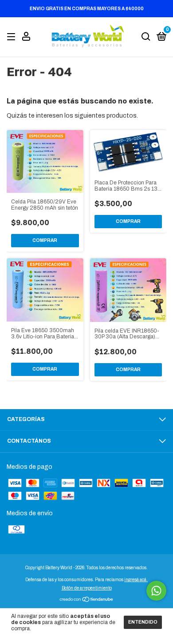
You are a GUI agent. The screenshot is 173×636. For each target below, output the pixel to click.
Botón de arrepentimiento (87, 588)
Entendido (142, 622)
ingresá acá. (136, 579)
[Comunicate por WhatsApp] (156, 591)
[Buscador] (145, 37)
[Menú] (13, 37)
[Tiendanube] (86, 600)
